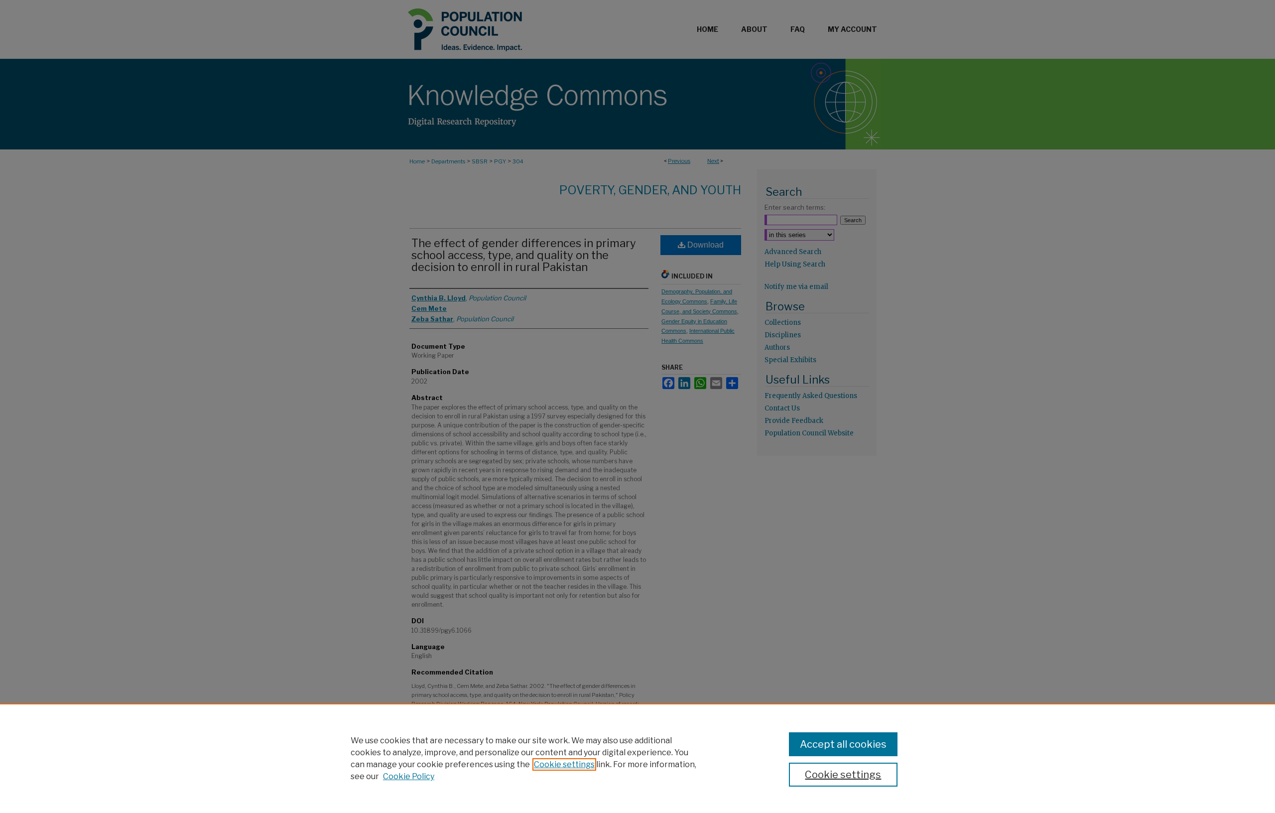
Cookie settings (564, 764)
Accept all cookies (843, 744)
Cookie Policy (408, 776)
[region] (637, 758)
